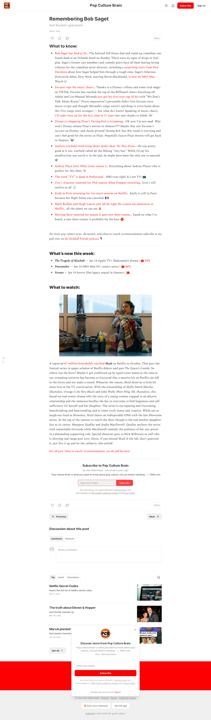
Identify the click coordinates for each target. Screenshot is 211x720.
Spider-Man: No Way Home (118, 146)
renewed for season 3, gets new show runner (101, 214)
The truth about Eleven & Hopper (72, 607)
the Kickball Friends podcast (82, 239)
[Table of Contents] (3, 360)
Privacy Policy (129, 683)
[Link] (44, 46)
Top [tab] (53, 577)
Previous (61, 516)
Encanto (60, 87)
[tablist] (62, 539)
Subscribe (185, 5)
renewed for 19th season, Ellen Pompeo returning (107, 183)
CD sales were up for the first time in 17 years (84, 115)
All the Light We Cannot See (119, 204)
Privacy (105, 698)
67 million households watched (84, 363)
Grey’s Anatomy (65, 183)
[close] (135, 629)
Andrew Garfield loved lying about (78, 146)
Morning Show (64, 214)
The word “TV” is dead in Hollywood (79, 177)
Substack (90, 713)
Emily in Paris (63, 193)
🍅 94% (145, 260)
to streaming (114, 121)
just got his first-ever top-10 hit (118, 96)
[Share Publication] (173, 5)
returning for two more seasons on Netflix (99, 193)
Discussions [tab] (73, 577)
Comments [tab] (56, 538)
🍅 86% (126, 266)
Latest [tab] (61, 577)
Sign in (201, 5)
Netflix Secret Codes (63, 586)
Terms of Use (120, 680)
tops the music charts (80, 87)
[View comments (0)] (60, 38)
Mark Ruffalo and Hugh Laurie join (78, 204)
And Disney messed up (61, 611)
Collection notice (127, 698)
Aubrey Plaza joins (67, 166)
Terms (114, 698)
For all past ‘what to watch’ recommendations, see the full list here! (89, 451)
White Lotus (88, 166)
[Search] (166, 5)
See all (55, 650)
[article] (105, 592)
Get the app (120, 705)
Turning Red (98, 121)
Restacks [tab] (69, 538)
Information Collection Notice (104, 683)
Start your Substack (97, 705)
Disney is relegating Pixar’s (73, 121)
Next (152, 516)
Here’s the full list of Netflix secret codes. (70, 590)
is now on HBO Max (142, 77)
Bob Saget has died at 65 (71, 53)
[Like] (52, 38)
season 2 (101, 166)
